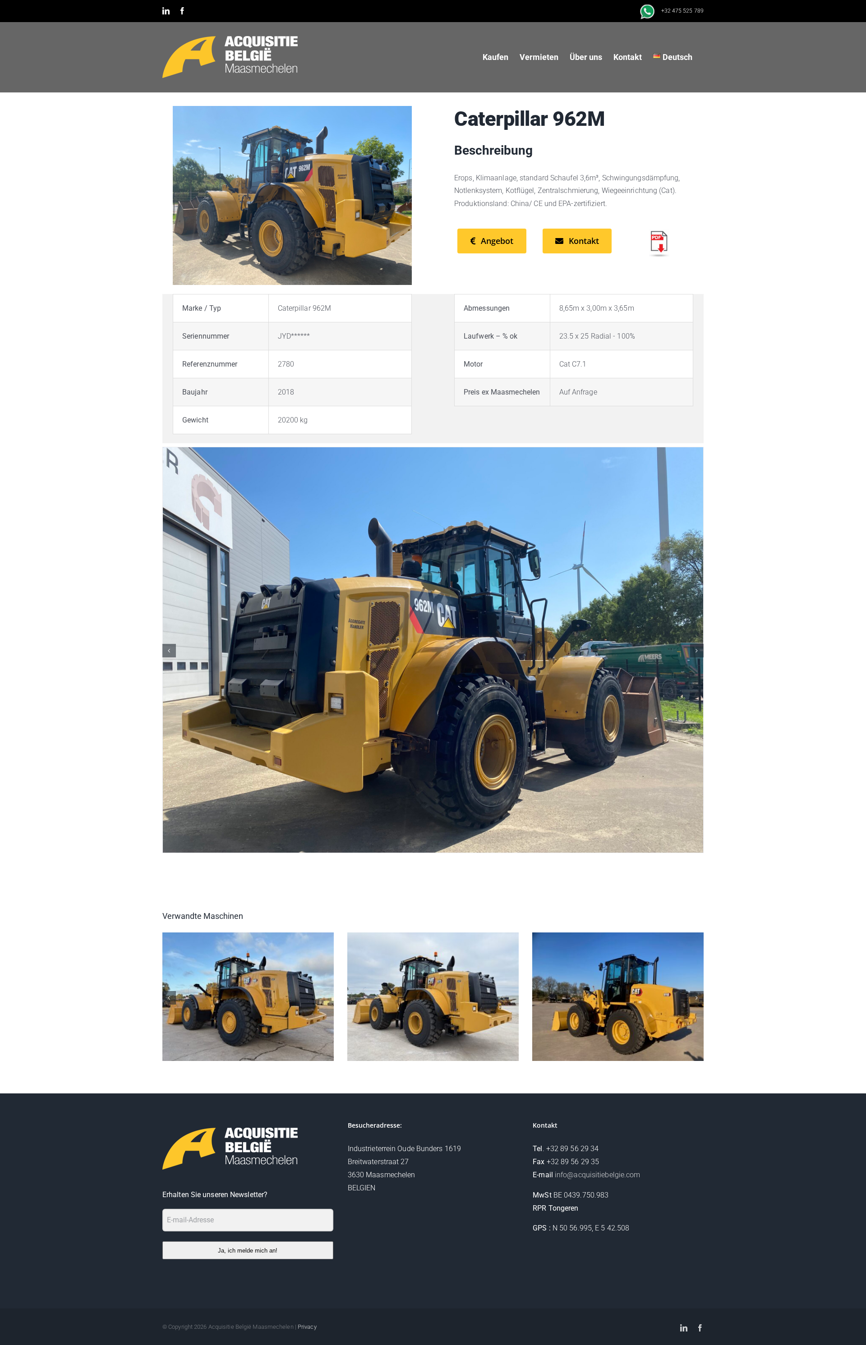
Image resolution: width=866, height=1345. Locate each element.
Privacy (307, 1326)
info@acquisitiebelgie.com (597, 1175)
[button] (169, 650)
